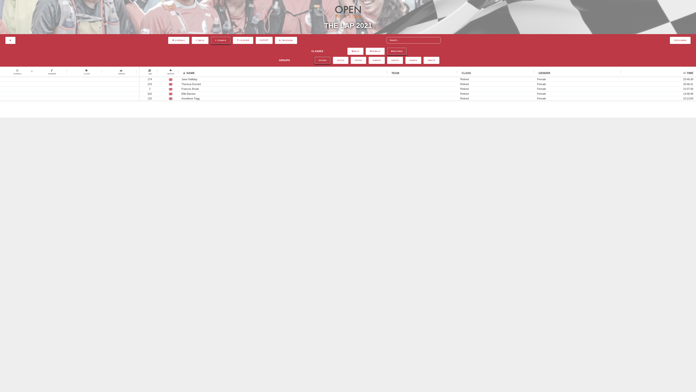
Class (466, 73)
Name (191, 73)
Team (395, 73)
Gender (544, 73)
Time (690, 73)
